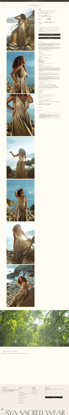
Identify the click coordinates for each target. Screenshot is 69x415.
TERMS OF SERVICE (21, 400)
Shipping (44, 16)
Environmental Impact (35, 390)
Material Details (40, 107)
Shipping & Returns (41, 110)
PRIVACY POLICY (21, 401)
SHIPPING (20, 390)
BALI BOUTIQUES (21, 403)
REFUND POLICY (21, 398)
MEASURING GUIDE (21, 395)
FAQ (19, 389)
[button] (2, 5)
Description (40, 41)
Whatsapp (43, 117)
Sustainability (34, 389)
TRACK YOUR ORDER (21, 392)
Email (40, 117)
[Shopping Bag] (66, 5)
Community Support (35, 392)
